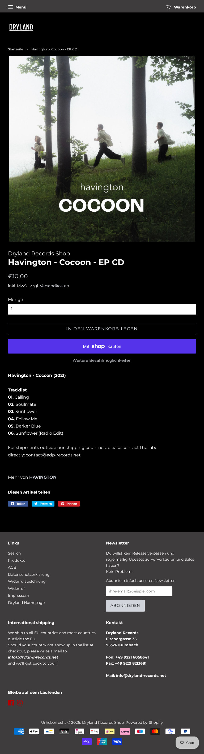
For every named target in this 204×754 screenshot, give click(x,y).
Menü (20, 7)
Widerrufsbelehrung (27, 581)
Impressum (18, 595)
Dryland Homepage (26, 602)
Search (14, 553)
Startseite (15, 49)
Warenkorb (184, 7)
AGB (12, 567)
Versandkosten (54, 285)
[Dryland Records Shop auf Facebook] (11, 704)
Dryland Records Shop (103, 722)
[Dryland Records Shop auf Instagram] (20, 704)
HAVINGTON (43, 477)
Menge (15, 299)
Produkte (16, 560)
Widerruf (16, 588)
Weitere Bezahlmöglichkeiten (102, 360)
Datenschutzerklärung (29, 574)
